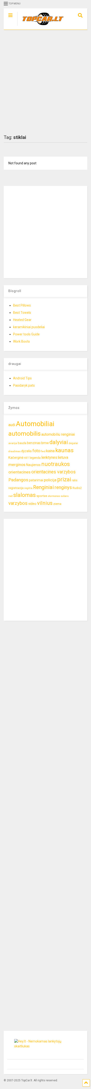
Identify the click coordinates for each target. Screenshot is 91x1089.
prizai (64, 479)
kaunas (64, 450)
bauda (22, 443)
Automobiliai (35, 424)
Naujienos (33, 465)
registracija (16, 488)
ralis (74, 480)
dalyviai (58, 442)
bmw (45, 443)
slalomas (24, 495)
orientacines (19, 472)
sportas (41, 496)
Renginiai (43, 487)
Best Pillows (22, 305)
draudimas (14, 451)
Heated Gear (22, 320)
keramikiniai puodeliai (29, 327)
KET (26, 457)
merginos (16, 464)
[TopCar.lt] (40, 26)
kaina (50, 451)
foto (36, 450)
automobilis (24, 433)
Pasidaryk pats (24, 385)
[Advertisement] (45, 82)
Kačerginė (16, 458)
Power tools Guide (26, 334)
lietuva (63, 457)
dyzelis (26, 451)
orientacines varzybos (53, 472)
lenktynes (49, 457)
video (32, 504)
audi (11, 425)
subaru (65, 496)
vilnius (44, 503)
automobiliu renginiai (58, 434)
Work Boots (21, 341)
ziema (57, 504)
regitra (28, 488)
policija (50, 480)
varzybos (18, 503)
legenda (35, 457)
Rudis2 (77, 488)
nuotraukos (55, 464)
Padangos (18, 479)
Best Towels (22, 312)
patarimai (36, 480)
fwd (43, 451)
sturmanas (54, 496)
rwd (10, 496)
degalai (73, 443)
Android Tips (22, 378)
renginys (63, 487)
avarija (12, 443)
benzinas (34, 443)
